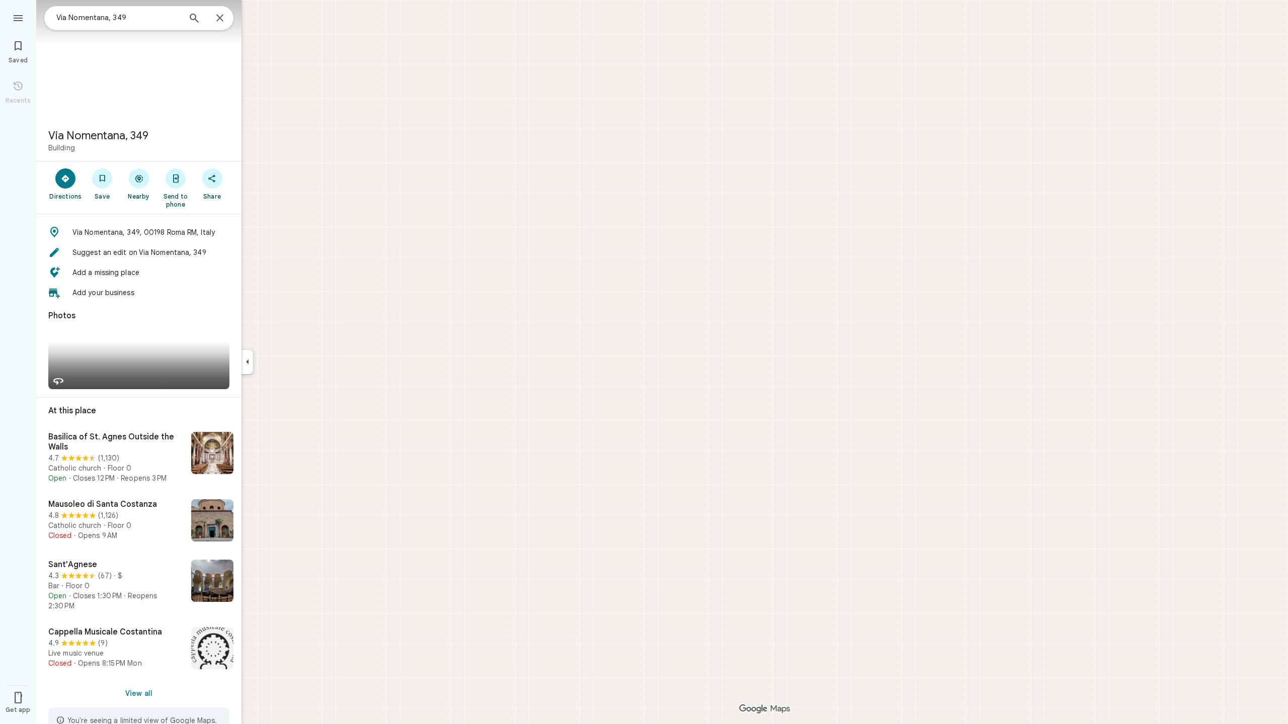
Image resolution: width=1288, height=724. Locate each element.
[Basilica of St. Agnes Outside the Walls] (139, 457)
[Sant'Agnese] (139, 585)
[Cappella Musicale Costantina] (139, 649)
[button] (139, 232)
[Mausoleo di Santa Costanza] (139, 521)
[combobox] (118, 18)
